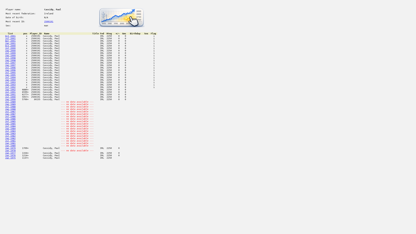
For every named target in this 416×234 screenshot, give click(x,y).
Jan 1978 (10, 150)
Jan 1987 (10, 114)
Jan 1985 (10, 124)
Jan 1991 (10, 94)
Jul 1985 (10, 121)
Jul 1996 (10, 67)
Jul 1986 (10, 116)
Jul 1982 (10, 136)
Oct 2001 (10, 36)
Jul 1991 (10, 92)
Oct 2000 (10, 46)
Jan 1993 (10, 85)
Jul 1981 (10, 141)
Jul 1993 (10, 82)
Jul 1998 (10, 58)
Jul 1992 (10, 87)
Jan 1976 (10, 155)
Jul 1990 (10, 97)
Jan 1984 (10, 128)
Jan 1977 (10, 153)
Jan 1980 (10, 145)
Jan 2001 (10, 43)
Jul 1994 (10, 77)
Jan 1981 (10, 143)
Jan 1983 (10, 133)
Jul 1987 (10, 111)
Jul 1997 (10, 63)
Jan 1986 (10, 119)
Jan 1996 (10, 70)
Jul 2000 (10, 48)
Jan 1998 (10, 60)
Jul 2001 (10, 38)
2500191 (48, 21)
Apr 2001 (10, 41)
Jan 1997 (10, 65)
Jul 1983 (10, 131)
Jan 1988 (10, 109)
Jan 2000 (10, 50)
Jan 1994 (10, 80)
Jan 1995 (10, 75)
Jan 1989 (10, 104)
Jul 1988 (10, 106)
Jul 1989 (10, 102)
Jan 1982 (10, 138)
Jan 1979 (10, 148)
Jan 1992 (10, 89)
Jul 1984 (10, 126)
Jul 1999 (10, 53)
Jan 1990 (10, 99)
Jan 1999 (10, 55)
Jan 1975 (10, 158)
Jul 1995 (10, 72)
